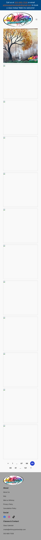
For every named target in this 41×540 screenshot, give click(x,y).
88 (27, 463)
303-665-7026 (21, 2)
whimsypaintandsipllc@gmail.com (17, 5)
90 (10, 468)
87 (22, 463)
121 (25, 468)
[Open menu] (36, 19)
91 (16, 468)
